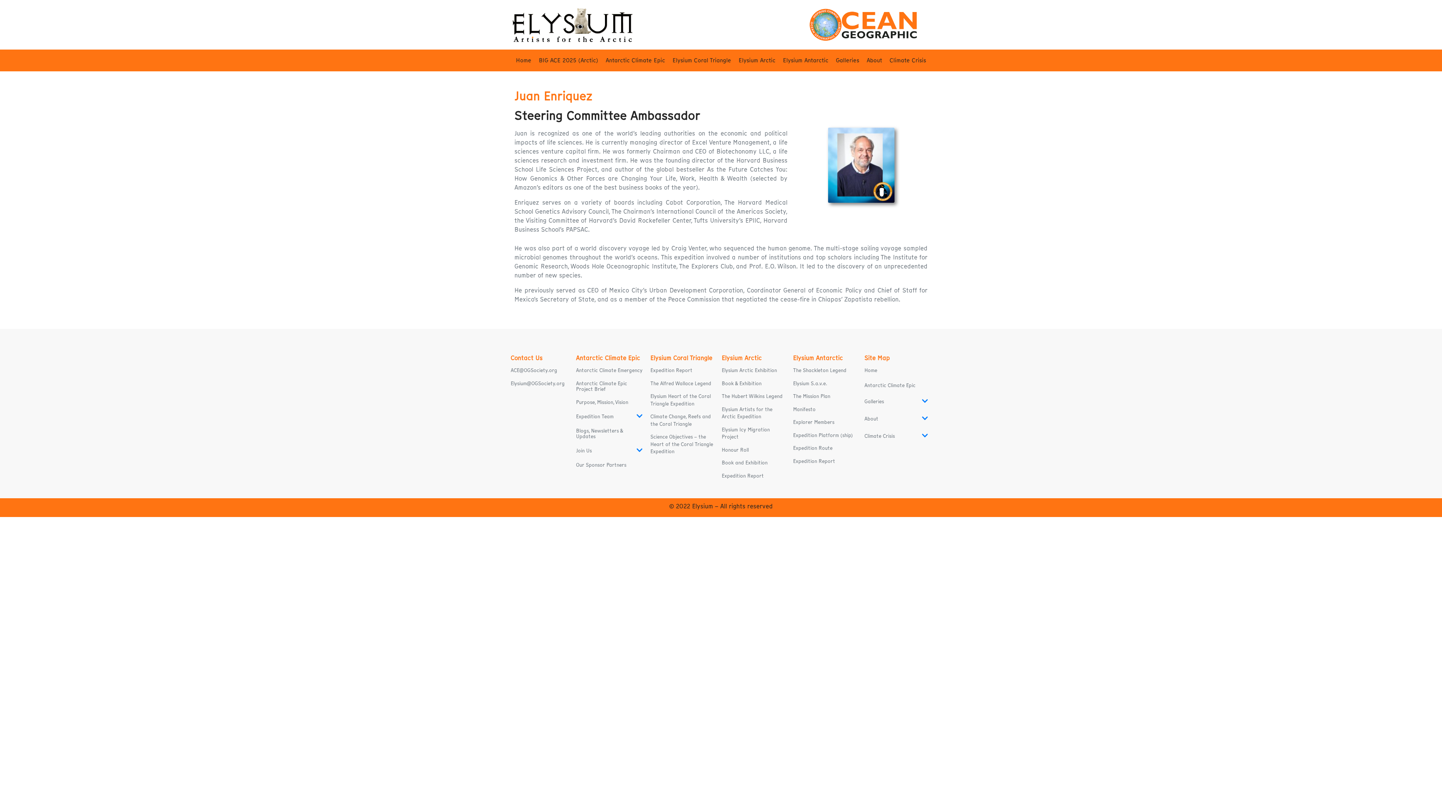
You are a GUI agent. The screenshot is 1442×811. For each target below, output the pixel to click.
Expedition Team (595, 416)
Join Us (584, 451)
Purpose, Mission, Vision (602, 402)
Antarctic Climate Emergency (609, 370)
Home (523, 60)
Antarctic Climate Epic (635, 60)
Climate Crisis (908, 60)
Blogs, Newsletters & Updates (599, 433)
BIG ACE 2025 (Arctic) (568, 60)
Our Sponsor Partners (601, 465)
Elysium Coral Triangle (702, 60)
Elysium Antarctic (805, 60)
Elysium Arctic (757, 60)
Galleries (847, 60)
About (874, 60)
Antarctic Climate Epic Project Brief (601, 386)
